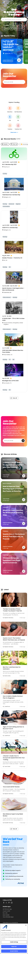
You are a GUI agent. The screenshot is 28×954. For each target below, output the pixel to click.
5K (18, 117)
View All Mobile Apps (8, 917)
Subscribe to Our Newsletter (10, 922)
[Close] (26, 925)
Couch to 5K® (6, 911)
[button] (12, 51)
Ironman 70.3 (14, 25)
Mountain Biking (19, 28)
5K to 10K (5, 913)
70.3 (18, 126)
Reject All (14, 946)
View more (13, 132)
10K (11, 28)
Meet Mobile (6, 915)
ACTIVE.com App (7, 909)
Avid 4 (6, 28)
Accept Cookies (14, 951)
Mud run (22, 25)
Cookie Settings (14, 942)
